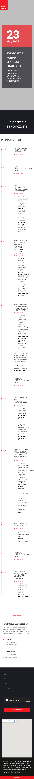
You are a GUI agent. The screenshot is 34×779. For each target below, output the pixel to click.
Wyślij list (17, 710)
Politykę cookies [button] (15, 772)
